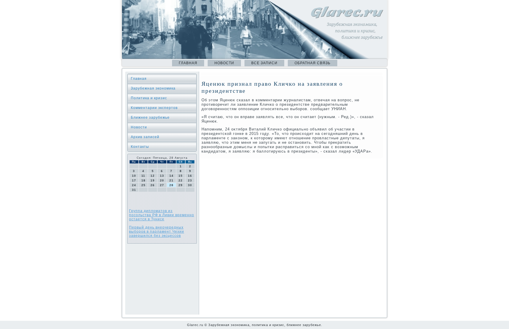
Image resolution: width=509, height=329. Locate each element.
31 (134, 189)
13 (162, 175)
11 (143, 175)
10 (134, 175)
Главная (188, 63)
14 (171, 175)
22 (181, 180)
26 (153, 185)
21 (171, 180)
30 (190, 185)
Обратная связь (312, 63)
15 (181, 175)
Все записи (264, 63)
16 (190, 175)
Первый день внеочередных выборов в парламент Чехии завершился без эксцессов (156, 231)
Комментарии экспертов (154, 108)
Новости (224, 63)
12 (153, 175)
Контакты (140, 147)
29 (181, 185)
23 (190, 180)
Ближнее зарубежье (150, 117)
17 (134, 180)
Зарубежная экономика (153, 88)
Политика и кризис (149, 98)
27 (162, 185)
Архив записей (145, 137)
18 (143, 180)
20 (162, 180)
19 (153, 180)
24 (134, 185)
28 (171, 185)
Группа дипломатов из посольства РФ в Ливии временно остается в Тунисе (161, 215)
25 (143, 185)
